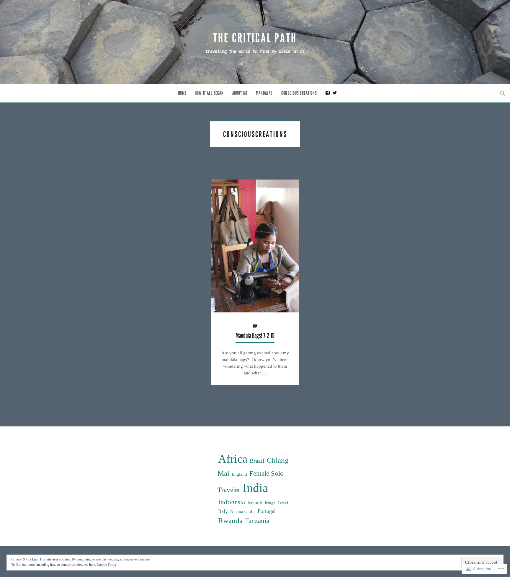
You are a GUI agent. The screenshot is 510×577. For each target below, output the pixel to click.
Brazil (257, 460)
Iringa (270, 502)
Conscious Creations (299, 93)
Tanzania (257, 520)
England (239, 474)
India (255, 488)
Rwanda (230, 520)
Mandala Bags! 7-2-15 (255, 336)
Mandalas (264, 93)
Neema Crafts (242, 511)
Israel (283, 502)
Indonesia (231, 502)
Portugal (267, 511)
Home (182, 93)
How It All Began (209, 93)
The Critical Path (255, 38)
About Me (240, 93)
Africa (232, 458)
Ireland (254, 503)
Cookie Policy (107, 565)
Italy (223, 511)
